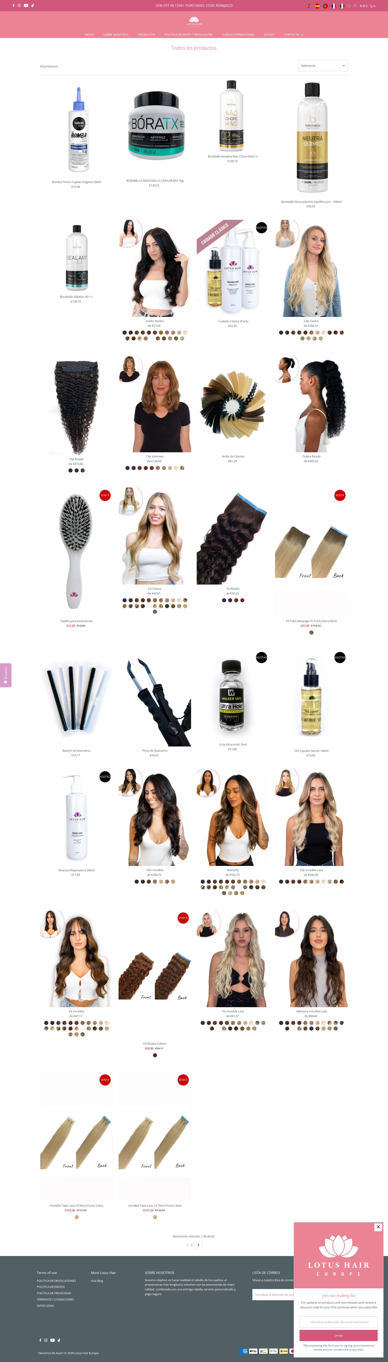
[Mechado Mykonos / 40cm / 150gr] (167, 881)
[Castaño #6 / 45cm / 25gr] (149, 332)
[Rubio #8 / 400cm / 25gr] (88, 1023)
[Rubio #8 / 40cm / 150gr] (311, 332)
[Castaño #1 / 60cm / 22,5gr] (224, 600)
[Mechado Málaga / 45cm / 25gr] (133, 338)
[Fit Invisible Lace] (233, 958)
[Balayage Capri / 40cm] (257, 887)
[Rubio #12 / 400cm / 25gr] (107, 1023)
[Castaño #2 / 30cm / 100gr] (133, 468)
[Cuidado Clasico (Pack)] (233, 268)
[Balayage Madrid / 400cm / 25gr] (76, 1034)
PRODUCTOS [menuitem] (146, 35)
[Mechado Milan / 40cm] (227, 887)
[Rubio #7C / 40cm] (239, 881)
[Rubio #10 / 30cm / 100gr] (170, 468)
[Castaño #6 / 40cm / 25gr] (143, 600)
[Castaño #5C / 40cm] (221, 881)
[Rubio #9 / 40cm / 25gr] (167, 600)
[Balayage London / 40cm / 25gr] (305, 1028)
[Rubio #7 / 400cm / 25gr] (76, 1023)
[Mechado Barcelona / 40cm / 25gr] (136, 606)
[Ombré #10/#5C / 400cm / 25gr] (46, 1028)
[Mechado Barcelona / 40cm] (203, 887)
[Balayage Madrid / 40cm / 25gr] (179, 606)
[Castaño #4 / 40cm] (215, 881)
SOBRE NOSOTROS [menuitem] (115, 35)
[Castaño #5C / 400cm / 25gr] (64, 1023)
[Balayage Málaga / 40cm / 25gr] (173, 606)
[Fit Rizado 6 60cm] (155, 975)
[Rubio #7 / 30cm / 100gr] (152, 468)
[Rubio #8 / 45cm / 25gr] (167, 332)
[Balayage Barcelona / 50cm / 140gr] (342, 881)
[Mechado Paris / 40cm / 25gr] (161, 606)
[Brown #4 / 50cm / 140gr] (293, 881)
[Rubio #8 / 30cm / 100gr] (158, 468)
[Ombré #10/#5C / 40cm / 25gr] (185, 600)
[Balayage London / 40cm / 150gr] (342, 332)
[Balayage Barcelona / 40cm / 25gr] (236, 1028)
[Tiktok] (32, 5)
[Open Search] (348, 6)
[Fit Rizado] (233, 536)
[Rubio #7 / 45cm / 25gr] (155, 332)
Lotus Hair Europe (86, 1353)
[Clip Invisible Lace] (311, 817)
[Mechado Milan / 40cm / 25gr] (155, 606)
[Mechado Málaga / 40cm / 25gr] (143, 606)
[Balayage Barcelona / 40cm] (251, 887)
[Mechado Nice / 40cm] (233, 887)
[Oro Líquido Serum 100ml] (311, 698)
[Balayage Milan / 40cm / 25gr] (185, 606)
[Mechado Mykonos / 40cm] (245, 887)
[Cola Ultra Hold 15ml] (233, 695)
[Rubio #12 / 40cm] (263, 881)
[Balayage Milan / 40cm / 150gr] (308, 338)
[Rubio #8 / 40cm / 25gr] (161, 600)
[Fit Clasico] (155, 536)
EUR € (364, 6)
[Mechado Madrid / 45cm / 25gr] (152, 338)
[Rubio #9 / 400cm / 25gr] (95, 1023)
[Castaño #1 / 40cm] (203, 881)
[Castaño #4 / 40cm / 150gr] (293, 332)
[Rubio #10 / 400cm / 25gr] (101, 1023)
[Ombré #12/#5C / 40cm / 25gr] (263, 1023)
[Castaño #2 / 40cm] (209, 881)
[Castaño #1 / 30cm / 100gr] (127, 468)
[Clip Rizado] (76, 405)
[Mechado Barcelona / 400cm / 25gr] (58, 1028)
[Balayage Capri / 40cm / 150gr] (329, 332)
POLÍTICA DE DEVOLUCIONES (56, 1281)
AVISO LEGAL (45, 1306)
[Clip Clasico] (311, 268)
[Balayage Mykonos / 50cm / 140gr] (329, 881)
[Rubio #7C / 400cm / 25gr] (82, 1023)
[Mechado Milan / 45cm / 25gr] (139, 338)
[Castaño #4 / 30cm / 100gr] (139, 468)
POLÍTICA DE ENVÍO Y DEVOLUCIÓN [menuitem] (188, 35)
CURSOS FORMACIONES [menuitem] (238, 35)
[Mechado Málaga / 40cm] (215, 887)
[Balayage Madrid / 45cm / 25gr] (170, 338)
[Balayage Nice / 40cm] (236, 893)
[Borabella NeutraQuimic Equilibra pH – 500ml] (311, 138)
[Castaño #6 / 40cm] (227, 881)
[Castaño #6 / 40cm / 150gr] (305, 332)
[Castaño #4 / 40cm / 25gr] (136, 600)
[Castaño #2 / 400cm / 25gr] (52, 1023)
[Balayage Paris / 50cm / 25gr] (311, 632)
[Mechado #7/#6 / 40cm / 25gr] (124, 606)
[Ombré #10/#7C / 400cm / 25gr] (52, 1028)
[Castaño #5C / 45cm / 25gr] (143, 332)
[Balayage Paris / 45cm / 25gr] (176, 338)
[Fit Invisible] (76, 958)
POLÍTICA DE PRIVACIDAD (54, 1293)
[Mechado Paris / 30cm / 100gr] (182, 468)
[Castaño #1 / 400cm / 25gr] (46, 1023)
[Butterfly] (233, 817)
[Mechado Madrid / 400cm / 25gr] (82, 1028)
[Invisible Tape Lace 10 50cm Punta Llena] (76, 1136)
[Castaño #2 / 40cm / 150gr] (287, 332)
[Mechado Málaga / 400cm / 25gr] (70, 1028)
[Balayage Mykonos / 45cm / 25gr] (182, 338)
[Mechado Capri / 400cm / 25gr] (64, 1028)
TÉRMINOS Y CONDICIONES (55, 1299)
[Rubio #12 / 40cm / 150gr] (323, 332)
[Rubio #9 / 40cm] (251, 881)
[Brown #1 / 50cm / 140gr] (281, 881)
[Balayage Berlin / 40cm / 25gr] (167, 606)
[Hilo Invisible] (155, 817)
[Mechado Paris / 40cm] (221, 887)
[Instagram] (19, 5)
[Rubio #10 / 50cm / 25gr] (76, 1217)
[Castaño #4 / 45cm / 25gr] (136, 332)
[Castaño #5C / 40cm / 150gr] (299, 332)
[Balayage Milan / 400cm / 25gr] (107, 1028)
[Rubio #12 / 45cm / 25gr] (185, 332)
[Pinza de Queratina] (155, 698)
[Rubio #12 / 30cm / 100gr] (176, 468)
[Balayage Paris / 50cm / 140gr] (335, 881)
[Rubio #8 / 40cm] (245, 881)
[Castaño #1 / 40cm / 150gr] (281, 332)
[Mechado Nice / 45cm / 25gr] (145, 338)
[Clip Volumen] (155, 403)
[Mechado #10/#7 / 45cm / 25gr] (158, 338)
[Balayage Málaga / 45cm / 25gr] (164, 338)
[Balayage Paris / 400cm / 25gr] (82, 1034)
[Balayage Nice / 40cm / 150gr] (302, 338)
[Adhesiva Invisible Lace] (311, 958)
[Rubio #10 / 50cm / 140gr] (317, 881)
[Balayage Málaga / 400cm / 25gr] (101, 1028)
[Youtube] (26, 5)
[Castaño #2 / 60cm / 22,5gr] (230, 600)
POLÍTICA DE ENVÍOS (51, 1287)
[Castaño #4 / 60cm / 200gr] (82, 470)
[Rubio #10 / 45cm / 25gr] (179, 332)
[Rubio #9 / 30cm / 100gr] (164, 468)
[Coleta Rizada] (311, 403)
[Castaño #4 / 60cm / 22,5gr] (236, 600)
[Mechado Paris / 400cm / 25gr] (88, 1028)
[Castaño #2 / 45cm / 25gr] (130, 332)
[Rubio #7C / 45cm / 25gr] (161, 332)
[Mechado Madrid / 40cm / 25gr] (149, 606)
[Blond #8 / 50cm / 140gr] (305, 881)
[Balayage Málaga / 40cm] (263, 887)
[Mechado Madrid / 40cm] (239, 887)
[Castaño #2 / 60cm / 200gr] (76, 470)
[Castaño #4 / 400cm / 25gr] (58, 1023)
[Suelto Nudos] (155, 268)
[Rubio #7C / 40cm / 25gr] (155, 600)
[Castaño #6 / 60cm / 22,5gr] (242, 600)
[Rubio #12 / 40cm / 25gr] (179, 600)
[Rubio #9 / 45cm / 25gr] (173, 332)
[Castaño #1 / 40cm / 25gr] (124, 600)
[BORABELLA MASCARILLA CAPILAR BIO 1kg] (155, 128)
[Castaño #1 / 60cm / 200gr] (70, 470)
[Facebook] (14, 5)
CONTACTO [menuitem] (292, 35)
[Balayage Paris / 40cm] (224, 893)
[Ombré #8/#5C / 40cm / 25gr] (329, 1023)
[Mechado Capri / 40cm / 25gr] (130, 606)
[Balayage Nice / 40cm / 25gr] (248, 1028)
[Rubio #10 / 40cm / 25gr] (173, 600)
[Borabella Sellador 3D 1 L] (76, 256)
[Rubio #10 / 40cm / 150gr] (317, 332)
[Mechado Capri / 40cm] (209, 887)
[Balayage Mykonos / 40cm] (230, 893)
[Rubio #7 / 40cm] (233, 881)
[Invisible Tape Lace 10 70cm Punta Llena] (155, 1136)
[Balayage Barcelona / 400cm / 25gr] (95, 1028)
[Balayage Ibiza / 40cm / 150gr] (314, 338)
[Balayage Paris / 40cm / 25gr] (155, 611)
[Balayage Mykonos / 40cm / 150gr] (320, 338)
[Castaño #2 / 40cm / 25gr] (130, 600)
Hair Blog (97, 1281)
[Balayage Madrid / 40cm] (242, 893)
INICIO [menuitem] (89, 35)
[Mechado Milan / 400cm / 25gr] (76, 1028)
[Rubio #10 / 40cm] (257, 881)
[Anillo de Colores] (233, 403)
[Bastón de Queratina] (76, 698)
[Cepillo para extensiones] (76, 552)
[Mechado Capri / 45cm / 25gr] (127, 338)
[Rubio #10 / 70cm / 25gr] (155, 1217)
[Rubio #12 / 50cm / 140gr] (323, 881)
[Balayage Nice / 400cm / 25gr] (70, 1034)
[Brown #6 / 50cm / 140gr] (299, 881)
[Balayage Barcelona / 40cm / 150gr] (335, 332)
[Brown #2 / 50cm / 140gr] (287, 881)
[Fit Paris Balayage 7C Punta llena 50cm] (311, 552)
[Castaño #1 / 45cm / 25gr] (124, 332)
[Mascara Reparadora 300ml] (76, 817)
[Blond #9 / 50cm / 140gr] (311, 881)
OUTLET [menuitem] (269, 35)
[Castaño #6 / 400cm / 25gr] (70, 1023)
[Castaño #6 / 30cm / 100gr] (145, 468)
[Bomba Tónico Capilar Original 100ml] (76, 128)
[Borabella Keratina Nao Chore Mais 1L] (233, 115)
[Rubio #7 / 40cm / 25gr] (149, 600)
